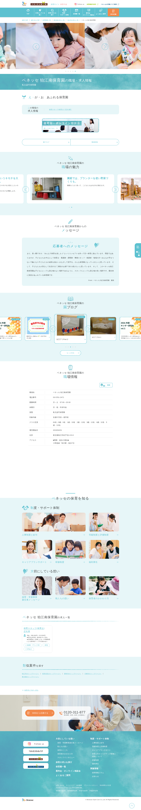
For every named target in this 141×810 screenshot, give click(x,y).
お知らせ (95, 776)
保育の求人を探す (64, 762)
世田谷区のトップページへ (51, 674)
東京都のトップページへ (30, 677)
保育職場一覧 (47, 20)
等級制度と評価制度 (99, 746)
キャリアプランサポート (101, 750)
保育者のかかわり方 (65, 754)
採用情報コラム (98, 773)
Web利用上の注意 (105, 785)
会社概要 (79, 785)
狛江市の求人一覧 (72, 20)
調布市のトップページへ (72, 674)
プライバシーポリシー (91, 785)
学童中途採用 (83, 790)
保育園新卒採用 (91, 4)
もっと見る (70, 353)
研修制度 (95, 760)
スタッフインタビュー (65, 757)
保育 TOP (25, 20)
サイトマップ (70, 785)
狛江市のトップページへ (30, 674)
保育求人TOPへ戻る (31, 690)
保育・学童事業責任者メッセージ (70, 743)
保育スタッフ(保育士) (60, 109)
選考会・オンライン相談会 (68, 771)
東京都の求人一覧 (59, 20)
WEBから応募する (40, 713)
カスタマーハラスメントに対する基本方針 (69, 787)
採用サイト (59, 4)
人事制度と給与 (98, 743)
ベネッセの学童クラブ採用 (109, 4)
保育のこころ (62, 750)
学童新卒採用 (94, 790)
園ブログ (46, 142)
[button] (36, 46)
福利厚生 (95, 764)
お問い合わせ (60, 785)
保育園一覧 (61, 766)
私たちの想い (62, 746)
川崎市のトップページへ (92, 674)
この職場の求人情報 (138, 252)
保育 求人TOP (35, 20)
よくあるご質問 (63, 775)
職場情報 (95, 142)
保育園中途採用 (60, 790)
